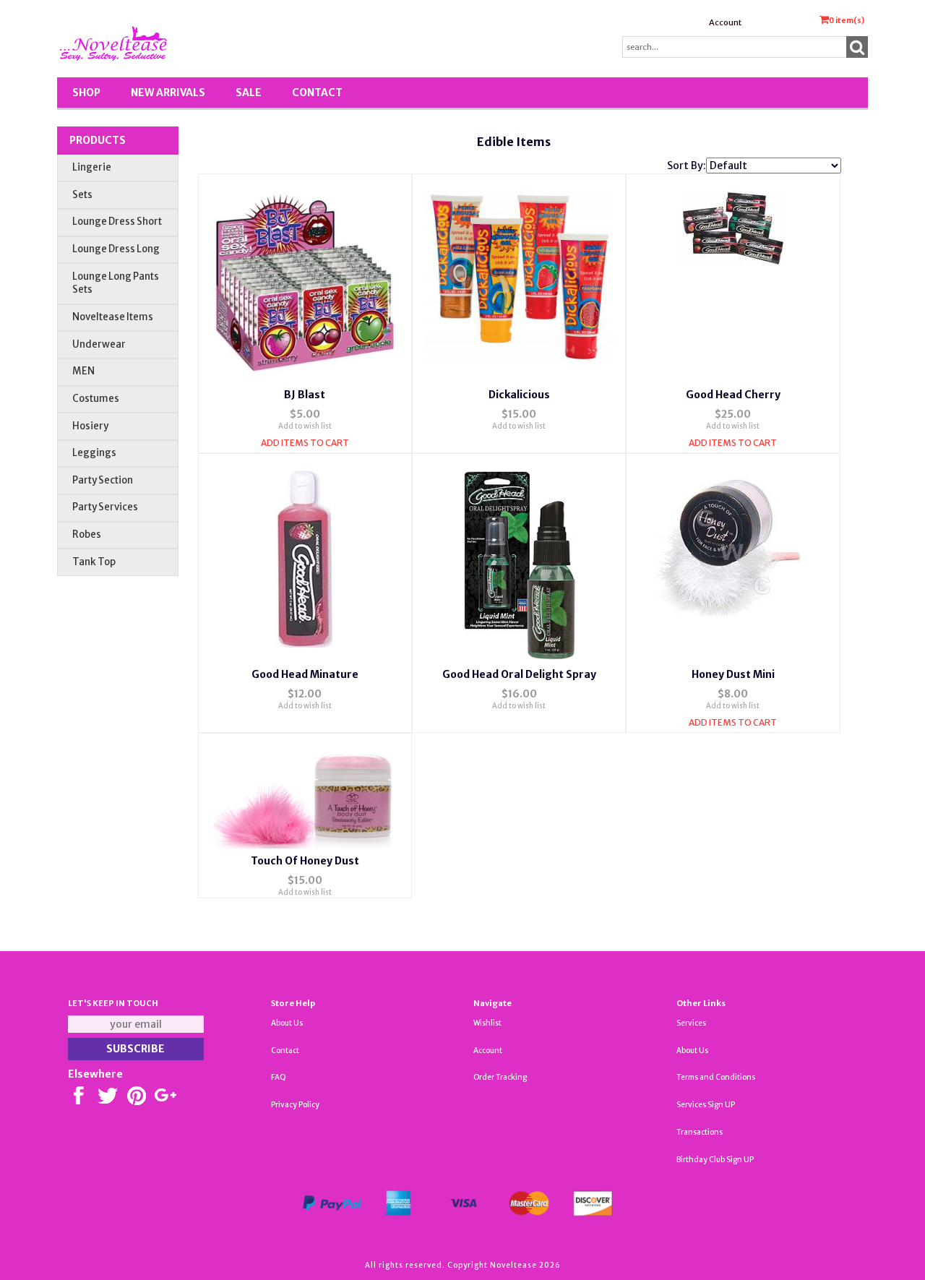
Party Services (105, 507)
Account (725, 22)
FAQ (278, 1077)
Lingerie (91, 167)
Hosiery (90, 426)
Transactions (699, 1132)
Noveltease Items (112, 317)
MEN (83, 371)
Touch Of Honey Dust (305, 860)
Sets (82, 195)
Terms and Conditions (715, 1077)
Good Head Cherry (733, 394)
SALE (249, 92)
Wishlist (487, 1023)
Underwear (99, 344)
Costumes (95, 398)
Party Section (102, 480)
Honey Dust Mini (733, 674)
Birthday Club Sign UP (715, 1159)
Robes (86, 534)
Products (97, 140)
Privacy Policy (295, 1104)
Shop (86, 92)
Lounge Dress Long (116, 249)
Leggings (94, 453)
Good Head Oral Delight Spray (519, 674)
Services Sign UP (705, 1104)
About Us (287, 1023)
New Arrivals (168, 92)
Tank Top (94, 562)
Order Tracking (500, 1077)
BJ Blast (304, 394)
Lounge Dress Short (117, 221)
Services (691, 1023)
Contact (317, 92)
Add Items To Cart (305, 442)
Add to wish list (305, 426)
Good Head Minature (304, 674)
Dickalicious (519, 394)
